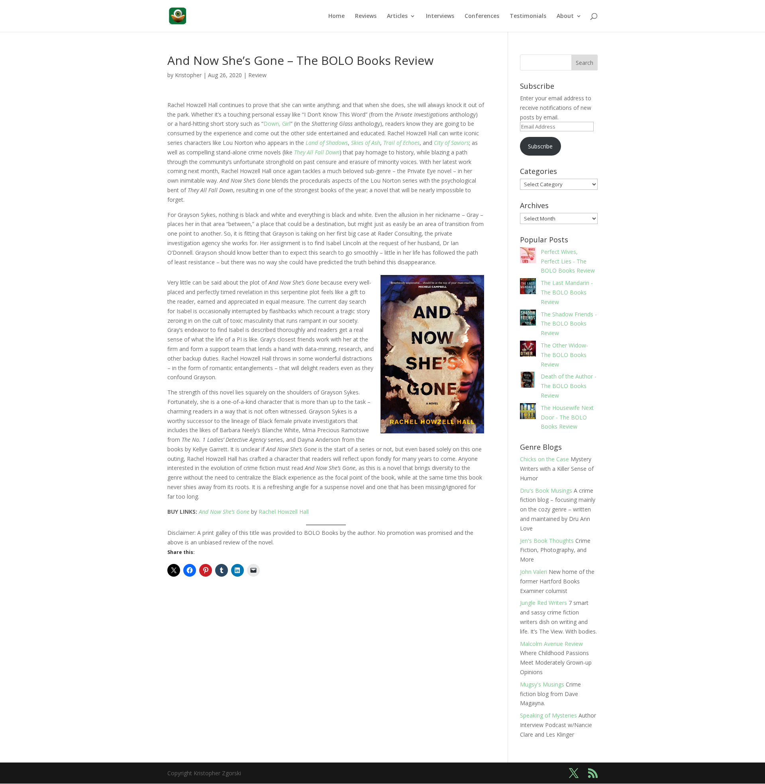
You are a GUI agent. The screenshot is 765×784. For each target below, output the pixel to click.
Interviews (440, 16)
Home (336, 16)
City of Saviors (451, 142)
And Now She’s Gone (224, 511)
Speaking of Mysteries (548, 715)
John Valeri (533, 571)
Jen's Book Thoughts (547, 540)
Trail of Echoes (401, 142)
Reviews (366, 16)
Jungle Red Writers (543, 603)
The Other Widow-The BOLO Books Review (564, 354)
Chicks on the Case (544, 459)
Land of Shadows (327, 142)
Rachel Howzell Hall (284, 511)
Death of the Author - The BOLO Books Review (568, 385)
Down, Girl (276, 123)
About (565, 16)
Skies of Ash (365, 142)
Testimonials (528, 16)
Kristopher (188, 75)
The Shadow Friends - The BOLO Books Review (569, 323)
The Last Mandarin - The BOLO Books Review (567, 292)
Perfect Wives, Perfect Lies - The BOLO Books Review (568, 261)
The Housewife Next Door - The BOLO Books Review (567, 417)
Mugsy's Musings (542, 684)
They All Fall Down (316, 152)
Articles (397, 16)
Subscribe (540, 146)
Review (257, 75)
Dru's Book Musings (546, 490)
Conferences (482, 16)
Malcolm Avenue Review (551, 643)
